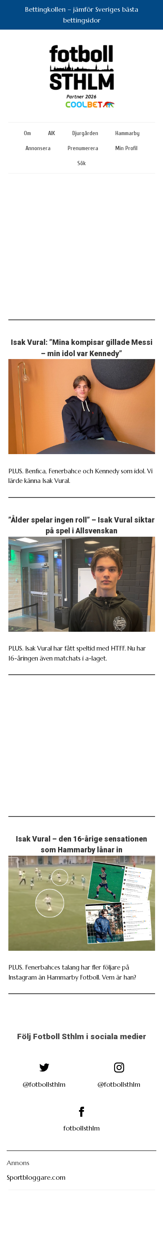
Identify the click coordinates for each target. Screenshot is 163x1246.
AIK (51, 133)
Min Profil (126, 148)
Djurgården (85, 133)
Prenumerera (83, 148)
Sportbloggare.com (36, 1177)
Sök (81, 163)
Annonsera (38, 148)
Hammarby (127, 133)
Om (27, 133)
